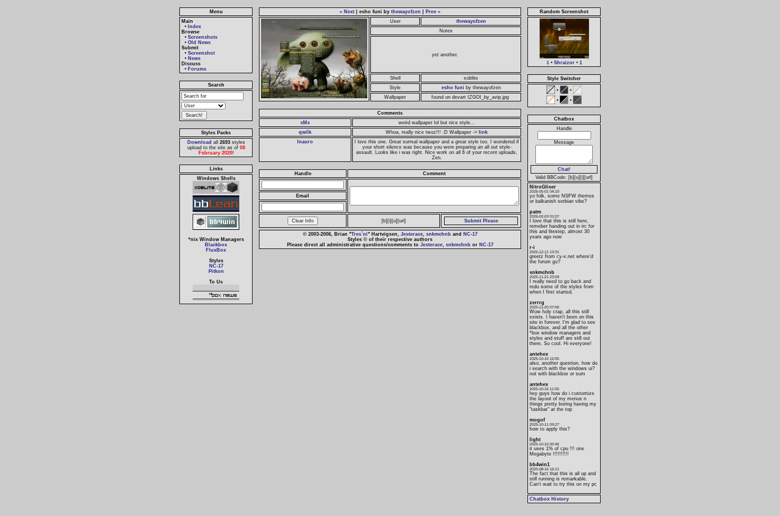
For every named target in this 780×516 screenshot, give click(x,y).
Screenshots (203, 37)
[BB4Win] (216, 230)
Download (199, 142)
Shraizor (564, 62)
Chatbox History (549, 499)
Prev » (433, 11)
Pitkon (216, 271)
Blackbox (216, 244)
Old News (199, 42)
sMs (305, 122)
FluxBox (216, 250)
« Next (347, 11)
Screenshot (201, 53)
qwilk (305, 132)
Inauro (305, 141)
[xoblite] (216, 193)
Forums (197, 69)
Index (194, 26)
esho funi (452, 87)
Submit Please (481, 220)
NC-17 (216, 266)
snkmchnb (438, 234)
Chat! (564, 169)
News (194, 58)
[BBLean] (216, 211)
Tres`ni (359, 234)
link (483, 132)
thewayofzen (406, 11)
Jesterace (412, 234)
